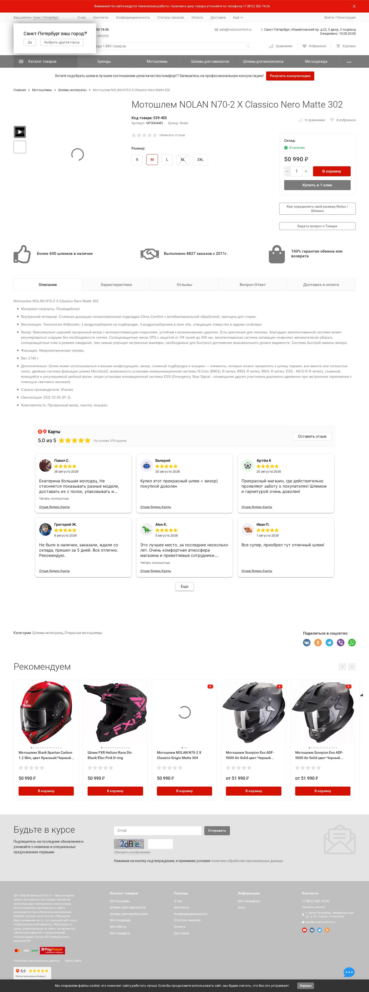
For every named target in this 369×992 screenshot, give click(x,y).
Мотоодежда (316, 61)
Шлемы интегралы (72, 90)
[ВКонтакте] (307, 642)
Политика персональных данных (37, 960)
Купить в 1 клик (317, 185)
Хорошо (306, 985)
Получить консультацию (290, 76)
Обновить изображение (132, 852)
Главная (20, 90)
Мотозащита (120, 933)
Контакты (101, 17)
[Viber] (340, 642)
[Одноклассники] (318, 642)
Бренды (104, 61)
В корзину (331, 171)
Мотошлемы (157, 61)
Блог (241, 907)
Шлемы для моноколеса (263, 61)
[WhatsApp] (352, 642)
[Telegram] (329, 642)
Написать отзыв (172, 135)
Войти (329, 17)
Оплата (197, 17)
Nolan (184, 123)
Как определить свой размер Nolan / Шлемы (317, 208)
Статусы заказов (170, 17)
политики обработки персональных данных (247, 861)
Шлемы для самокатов (210, 61)
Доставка (218, 17)
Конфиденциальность (133, 17)
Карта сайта (73, 960)
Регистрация (346, 17)
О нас (82, 17)
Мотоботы (118, 927)
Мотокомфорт (249, 901)
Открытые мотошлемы (83, 633)
